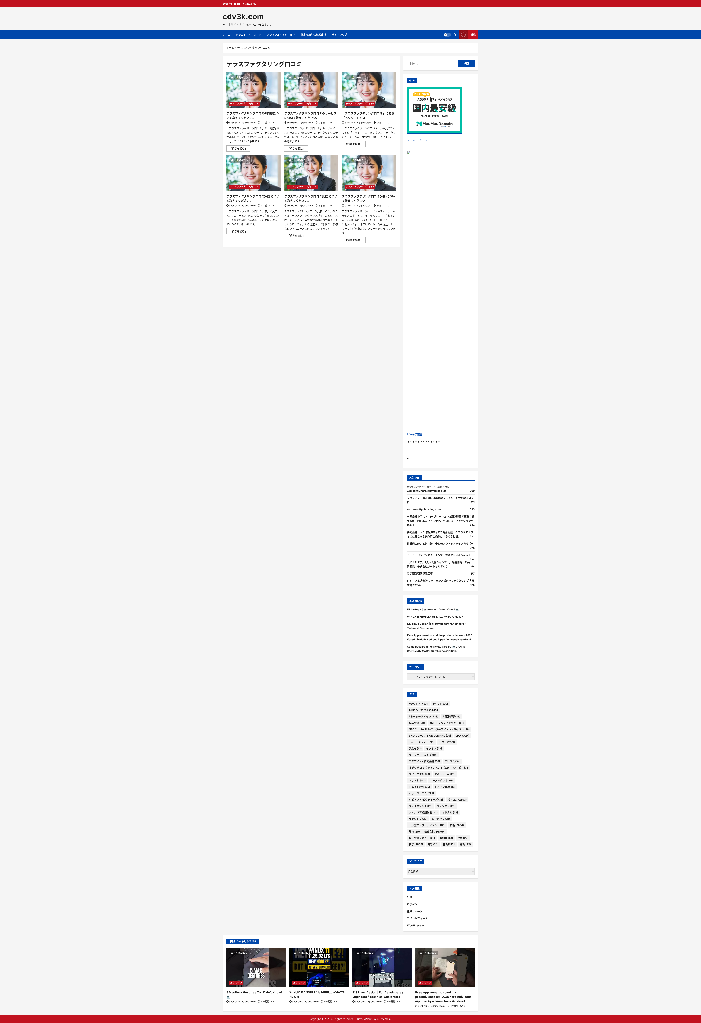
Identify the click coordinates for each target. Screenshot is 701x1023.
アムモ (415, 748)
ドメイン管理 (444, 786)
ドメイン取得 (419, 786)
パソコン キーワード (248, 34)
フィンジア (446, 806)
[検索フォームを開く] (455, 34)
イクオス (434, 748)
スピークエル (419, 774)
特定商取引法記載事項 (313, 34)
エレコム (452, 761)
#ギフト (440, 703)
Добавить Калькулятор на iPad (427, 490)
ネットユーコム (421, 793)
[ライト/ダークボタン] (447, 35)
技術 (457, 825)
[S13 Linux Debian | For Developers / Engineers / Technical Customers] (382, 968)
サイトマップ (339, 34)
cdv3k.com (243, 16)
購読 (473, 34)
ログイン (412, 904)
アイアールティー (421, 742)
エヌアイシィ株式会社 (424, 761)
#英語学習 (451, 716)
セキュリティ (444, 774)
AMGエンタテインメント (446, 722)
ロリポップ (441, 818)
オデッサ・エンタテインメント (429, 767)
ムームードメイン (417, 140)
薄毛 (465, 844)
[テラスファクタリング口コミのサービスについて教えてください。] (311, 90)
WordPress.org (416, 925)
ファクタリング (420, 806)
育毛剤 (449, 844)
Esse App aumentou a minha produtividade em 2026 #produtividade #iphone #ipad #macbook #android (443, 996)
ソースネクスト (441, 780)
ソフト (417, 780)
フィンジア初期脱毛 (423, 812)
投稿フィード (414, 911)
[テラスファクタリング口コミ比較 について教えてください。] (311, 173)
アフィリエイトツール (279, 34)
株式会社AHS (434, 831)
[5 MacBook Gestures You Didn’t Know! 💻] (256, 968)
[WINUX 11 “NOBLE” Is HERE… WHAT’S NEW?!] (319, 968)
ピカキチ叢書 (414, 434)
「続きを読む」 (239, 149)
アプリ (447, 742)
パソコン (457, 799)
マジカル (450, 812)
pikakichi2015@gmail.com (242, 122)
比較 (462, 837)
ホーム (226, 34)
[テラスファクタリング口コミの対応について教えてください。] (253, 90)
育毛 (433, 844)
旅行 (414, 831)
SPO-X (462, 735)
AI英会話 (417, 722)
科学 (416, 844)
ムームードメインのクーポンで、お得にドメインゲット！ (440, 555)
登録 (409, 897)
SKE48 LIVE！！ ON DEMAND (430, 735)
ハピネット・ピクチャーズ (426, 799)
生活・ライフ (236, 982)
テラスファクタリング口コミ (244, 103)
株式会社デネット (422, 837)
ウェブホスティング (423, 754)
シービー (461, 767)
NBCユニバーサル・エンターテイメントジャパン (439, 729)
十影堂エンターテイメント (427, 825)
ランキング (418, 818)
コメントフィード (417, 918)
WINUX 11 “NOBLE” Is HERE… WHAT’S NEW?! (435, 616)
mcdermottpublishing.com (424, 509)
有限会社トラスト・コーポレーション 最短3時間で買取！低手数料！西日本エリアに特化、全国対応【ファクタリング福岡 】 (440, 521)
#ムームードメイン (423, 716)
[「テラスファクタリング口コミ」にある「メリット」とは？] (369, 90)
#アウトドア (418, 703)
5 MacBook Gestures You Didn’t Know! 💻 (433, 609)
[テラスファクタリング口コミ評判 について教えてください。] (369, 173)
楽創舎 (446, 837)
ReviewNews (365, 1019)
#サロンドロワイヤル (424, 710)
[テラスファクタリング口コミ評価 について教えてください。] (253, 173)
